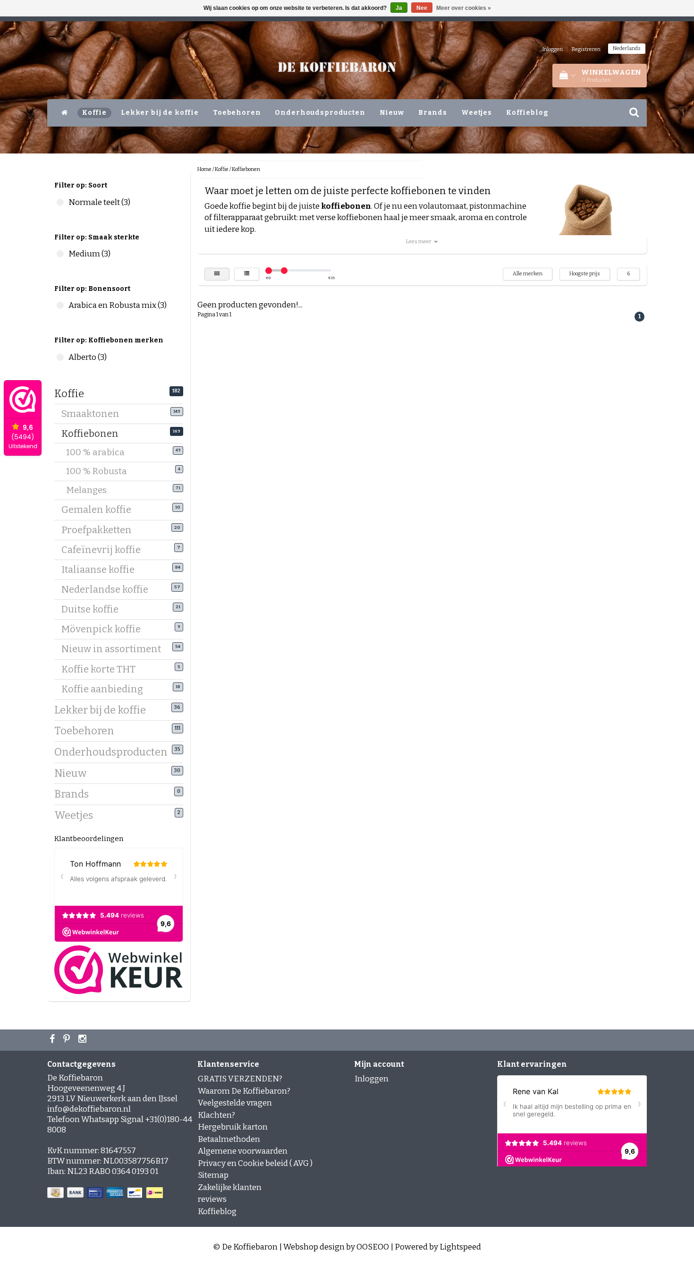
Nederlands (627, 48)
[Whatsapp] (67, 1040)
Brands (432, 113)
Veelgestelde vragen (235, 1103)
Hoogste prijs (584, 274)
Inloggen (552, 49)
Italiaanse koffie (101, 569)
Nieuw (392, 113)
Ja (399, 8)
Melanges (92, 490)
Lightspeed (460, 1247)
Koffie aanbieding (105, 689)
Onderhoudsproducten (320, 113)
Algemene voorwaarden (243, 1151)
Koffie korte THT (102, 669)
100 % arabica (101, 452)
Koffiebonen (93, 433)
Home (204, 169)
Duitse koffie (93, 609)
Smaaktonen (94, 413)
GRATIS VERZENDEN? (240, 1079)
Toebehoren (237, 113)
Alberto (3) (60, 357)
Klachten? (216, 1115)
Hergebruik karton (233, 1127)
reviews (212, 1199)
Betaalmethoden (229, 1139)
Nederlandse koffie (108, 589)
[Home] (65, 113)
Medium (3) (60, 253)
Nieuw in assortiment (114, 649)
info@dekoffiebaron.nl (89, 1109)
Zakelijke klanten (230, 1187)
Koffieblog (527, 113)
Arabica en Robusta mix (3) (60, 305)
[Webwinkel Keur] (118, 969)
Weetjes (476, 113)
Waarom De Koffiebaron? (244, 1091)
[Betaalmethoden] (106, 1193)
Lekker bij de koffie (160, 113)
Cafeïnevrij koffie (104, 549)
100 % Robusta (102, 471)
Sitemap (213, 1175)
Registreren (586, 49)
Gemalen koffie (99, 509)
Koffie (94, 113)
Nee (421, 8)
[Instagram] (83, 1040)
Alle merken (527, 274)
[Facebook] (53, 1040)
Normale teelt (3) (60, 202)
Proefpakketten (100, 530)
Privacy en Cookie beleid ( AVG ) (255, 1163)
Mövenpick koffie (104, 629)
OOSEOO (372, 1247)
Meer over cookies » (463, 8)
